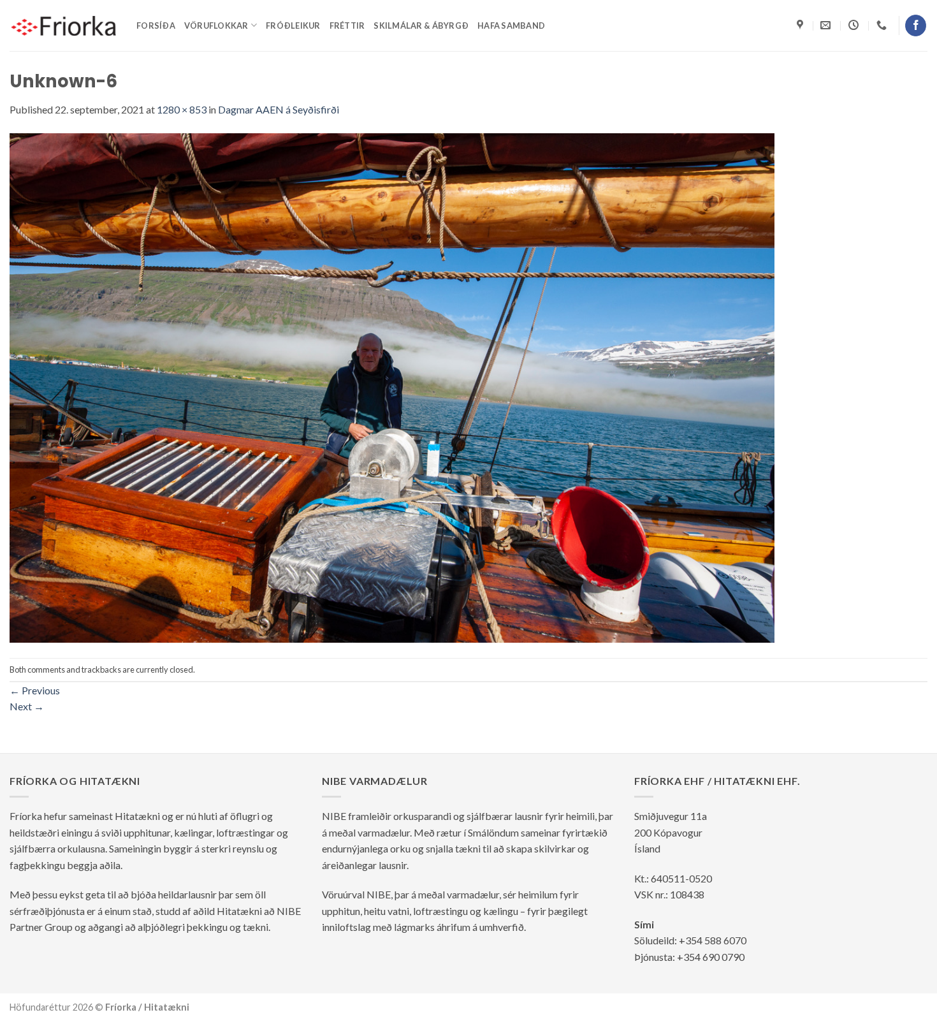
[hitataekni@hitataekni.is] (827, 25)
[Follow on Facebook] (915, 25)
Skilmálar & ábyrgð (421, 25)
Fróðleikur (293, 25)
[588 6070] (883, 25)
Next (27, 706)
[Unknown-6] (392, 386)
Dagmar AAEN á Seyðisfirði (278, 109)
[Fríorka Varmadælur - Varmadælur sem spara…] (63, 25)
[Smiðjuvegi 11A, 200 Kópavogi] (801, 25)
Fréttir (347, 25)
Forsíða (155, 25)
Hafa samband (511, 25)
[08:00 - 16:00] (855, 25)
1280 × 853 (182, 109)
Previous (35, 690)
